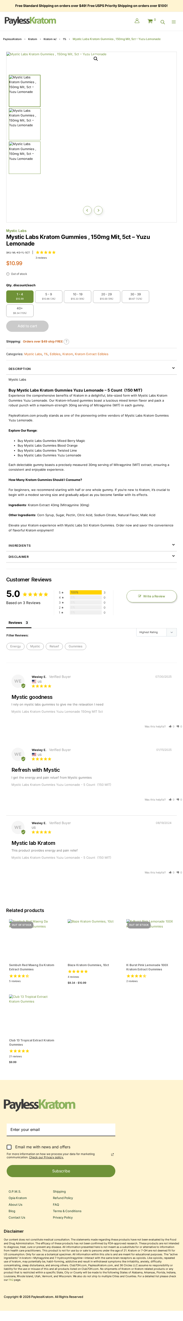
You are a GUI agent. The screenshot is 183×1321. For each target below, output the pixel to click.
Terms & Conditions (67, 1211)
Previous (87, 210)
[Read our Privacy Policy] (112, 1154)
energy (15, 646)
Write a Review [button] (154, 596)
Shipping (59, 1191)
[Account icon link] (137, 21)
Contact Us (17, 1217)
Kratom (32, 39)
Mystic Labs (16, 231)
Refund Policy (63, 1198)
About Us (15, 1204)
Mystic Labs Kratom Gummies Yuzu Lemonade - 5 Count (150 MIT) (61, 785)
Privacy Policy (63, 1217)
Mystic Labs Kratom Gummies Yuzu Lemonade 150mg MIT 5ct (57, 711)
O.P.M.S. (15, 1191)
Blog (12, 1211)
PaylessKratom (12, 39)
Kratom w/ (50, 39)
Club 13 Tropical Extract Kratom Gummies (31, 1042)
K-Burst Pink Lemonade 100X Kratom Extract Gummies (147, 967)
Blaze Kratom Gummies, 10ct (88, 965)
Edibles (55, 354)
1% (64, 39)
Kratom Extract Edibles (91, 354)
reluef (54, 646)
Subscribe (61, 1171)
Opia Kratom (18, 1198)
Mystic (35, 646)
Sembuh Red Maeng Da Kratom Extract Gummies (31, 967)
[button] (96, 59)
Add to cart (27, 326)
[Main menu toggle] (174, 21)
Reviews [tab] (15, 622)
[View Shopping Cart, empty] (151, 20)
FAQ (56, 1204)
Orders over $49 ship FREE (43, 341)
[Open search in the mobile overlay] (162, 22)
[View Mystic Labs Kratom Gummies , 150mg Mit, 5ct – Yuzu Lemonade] (25, 91)
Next (98, 210)
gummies (75, 646)
